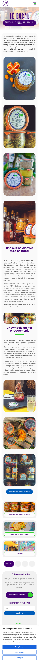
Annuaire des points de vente (19, 492)
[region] (19, 643)
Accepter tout (19, 647)
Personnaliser (19, 652)
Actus (18, 624)
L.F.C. (19, 621)
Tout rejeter (19, 657)
